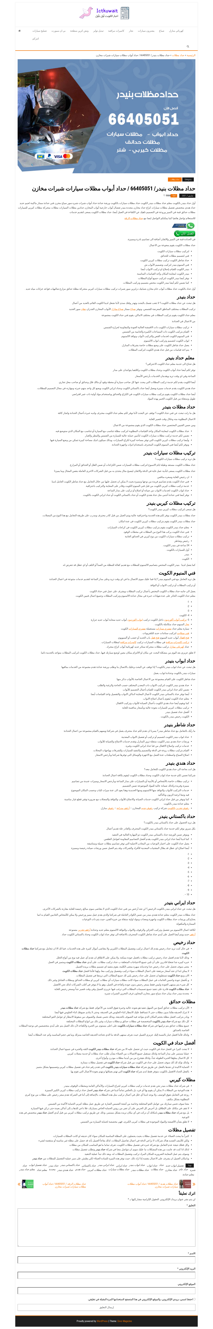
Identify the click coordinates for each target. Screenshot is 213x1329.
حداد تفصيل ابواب (38, 1165)
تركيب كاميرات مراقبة (177, 642)
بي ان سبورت (58, 30)
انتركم (35, 38)
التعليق (191, 1205)
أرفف (192, 934)
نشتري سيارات (164, 628)
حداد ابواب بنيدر (137, 1165)
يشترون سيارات (146, 30)
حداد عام (183, 1169)
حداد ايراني (121, 1165)
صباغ (161, 30)
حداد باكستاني (89, 1165)
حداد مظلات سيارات (118, 1169)
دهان (83, 309)
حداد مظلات (178, 55)
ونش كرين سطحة (79, 30)
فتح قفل (155, 637)
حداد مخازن (171, 1170)
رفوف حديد (147, 808)
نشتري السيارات (137, 628)
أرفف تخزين (84, 929)
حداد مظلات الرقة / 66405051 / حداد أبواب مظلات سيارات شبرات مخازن (64, 1185)
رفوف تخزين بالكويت (178, 808)
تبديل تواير (98, 30)
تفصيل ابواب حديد (175, 1165)
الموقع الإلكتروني (186, 1284)
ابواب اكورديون (135, 619)
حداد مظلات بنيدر (140, 1170)
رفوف (111, 808)
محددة (52, 1169)
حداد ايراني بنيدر (106, 1165)
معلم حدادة (188, 1174)
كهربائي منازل (176, 30)
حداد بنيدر (53, 1165)
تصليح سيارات (39, 30)
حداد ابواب (152, 1165)
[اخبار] (19, 31)
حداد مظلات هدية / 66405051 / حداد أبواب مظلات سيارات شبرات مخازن (152, 1185)
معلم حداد (42, 1170)
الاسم (191, 1253)
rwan (169, 195)
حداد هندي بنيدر (65, 1170)
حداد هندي (80, 1169)
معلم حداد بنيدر (27, 1169)
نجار (131, 30)
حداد (161, 1165)
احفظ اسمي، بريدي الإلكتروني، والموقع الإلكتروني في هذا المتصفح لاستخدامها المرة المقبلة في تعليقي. (140, 1299)
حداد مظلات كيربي (96, 1170)
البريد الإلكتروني (186, 1268)
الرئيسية (191, 55)
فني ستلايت (183, 633)
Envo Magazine (124, 1321)
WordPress (102, 1321)
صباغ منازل (117, 309)
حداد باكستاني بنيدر (70, 1165)
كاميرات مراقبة (116, 30)
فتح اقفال (184, 637)
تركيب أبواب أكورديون (175, 619)
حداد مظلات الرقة (133, 218)
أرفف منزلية (123, 808)
